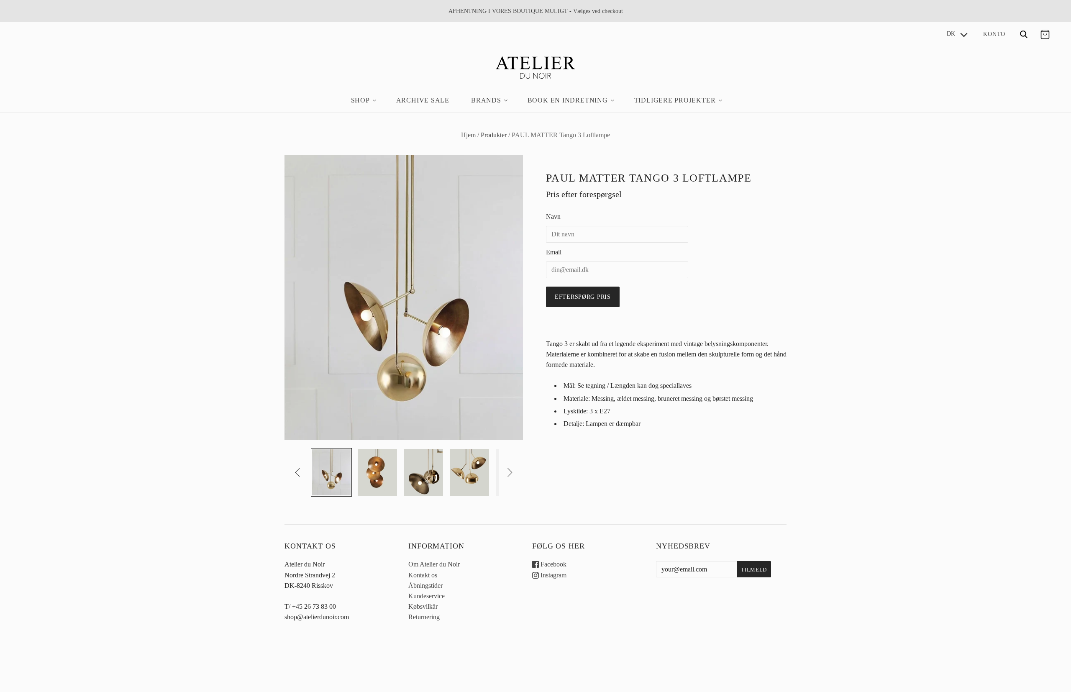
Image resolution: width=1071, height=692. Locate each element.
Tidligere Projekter (675, 100)
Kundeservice (426, 596)
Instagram (552, 575)
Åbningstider (425, 585)
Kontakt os (422, 575)
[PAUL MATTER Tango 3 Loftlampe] (331, 472)
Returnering (424, 616)
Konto (994, 34)
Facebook (552, 564)
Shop (360, 100)
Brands (486, 100)
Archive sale (422, 100)
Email (553, 252)
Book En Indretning (568, 100)
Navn (553, 216)
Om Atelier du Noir (434, 564)
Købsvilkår (423, 606)
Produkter (494, 134)
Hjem (468, 134)
